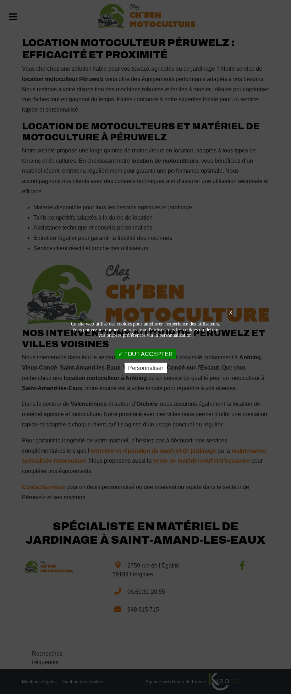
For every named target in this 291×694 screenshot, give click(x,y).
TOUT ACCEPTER (148, 354)
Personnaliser (145, 368)
